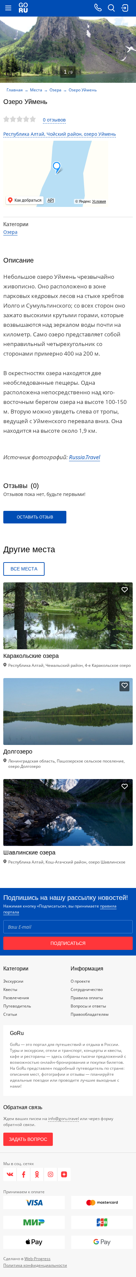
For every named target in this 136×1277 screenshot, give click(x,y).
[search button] (111, 8)
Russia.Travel (84, 457)
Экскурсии (13, 981)
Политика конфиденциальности (35, 1265)
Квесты (10, 989)
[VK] (10, 1174)
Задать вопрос (28, 1139)
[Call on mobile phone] (98, 8)
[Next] (128, 50)
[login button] (124, 8)
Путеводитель (17, 1006)
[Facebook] (23, 1174)
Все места (24, 568)
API (51, 200)
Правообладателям (90, 1014)
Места (36, 90)
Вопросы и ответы (88, 1006)
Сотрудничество (87, 989)
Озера (55, 90)
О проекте (80, 981)
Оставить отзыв (35, 517)
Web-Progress (37, 1258)
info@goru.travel (63, 1118)
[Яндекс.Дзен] (64, 1174)
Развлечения (16, 998)
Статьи (10, 1014)
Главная (15, 90)
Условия (99, 201)
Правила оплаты (87, 998)
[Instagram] (50, 1174)
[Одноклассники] (37, 1174)
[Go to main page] (23, 8)
